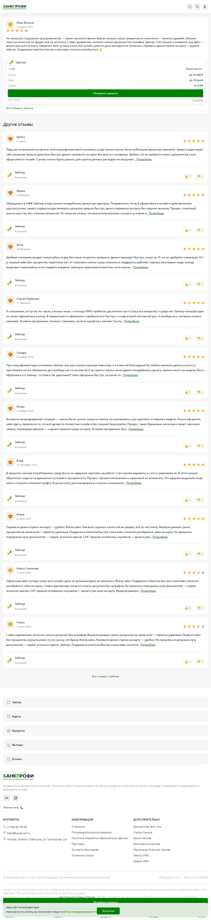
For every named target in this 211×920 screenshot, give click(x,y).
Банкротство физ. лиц (147, 826)
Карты (16, 716)
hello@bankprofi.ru (18, 833)
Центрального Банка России (77, 897)
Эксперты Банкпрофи (85, 849)
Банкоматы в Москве (146, 843)
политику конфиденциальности (78, 911)
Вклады (17, 744)
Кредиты (18, 730)
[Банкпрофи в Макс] (15, 797)
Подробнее (144, 159)
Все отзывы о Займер (19, 108)
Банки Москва (142, 838)
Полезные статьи (83, 855)
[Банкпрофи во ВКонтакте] (6, 797)
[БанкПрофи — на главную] (17, 6)
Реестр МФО (141, 855)
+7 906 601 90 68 (17, 827)
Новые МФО (141, 861)
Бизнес (17, 759)
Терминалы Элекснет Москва (151, 849)
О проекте (78, 826)
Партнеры (78, 843)
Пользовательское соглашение (91, 832)
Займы (16, 702)
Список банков (142, 832)
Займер (21, 62)
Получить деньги (106, 93)
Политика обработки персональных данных (100, 838)
